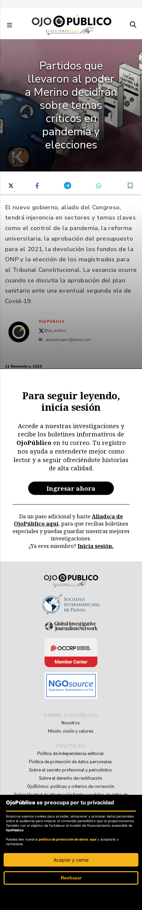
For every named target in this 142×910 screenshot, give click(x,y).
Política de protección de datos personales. (71, 762)
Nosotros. (71, 723)
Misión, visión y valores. (71, 731)
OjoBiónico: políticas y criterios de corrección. (71, 787)
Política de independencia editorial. (71, 754)
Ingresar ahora (71, 488)
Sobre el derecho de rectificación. (71, 778)
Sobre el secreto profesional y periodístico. (71, 770)
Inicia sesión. (96, 546)
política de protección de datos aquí (67, 839)
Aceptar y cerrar (71, 860)
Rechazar (71, 877)
